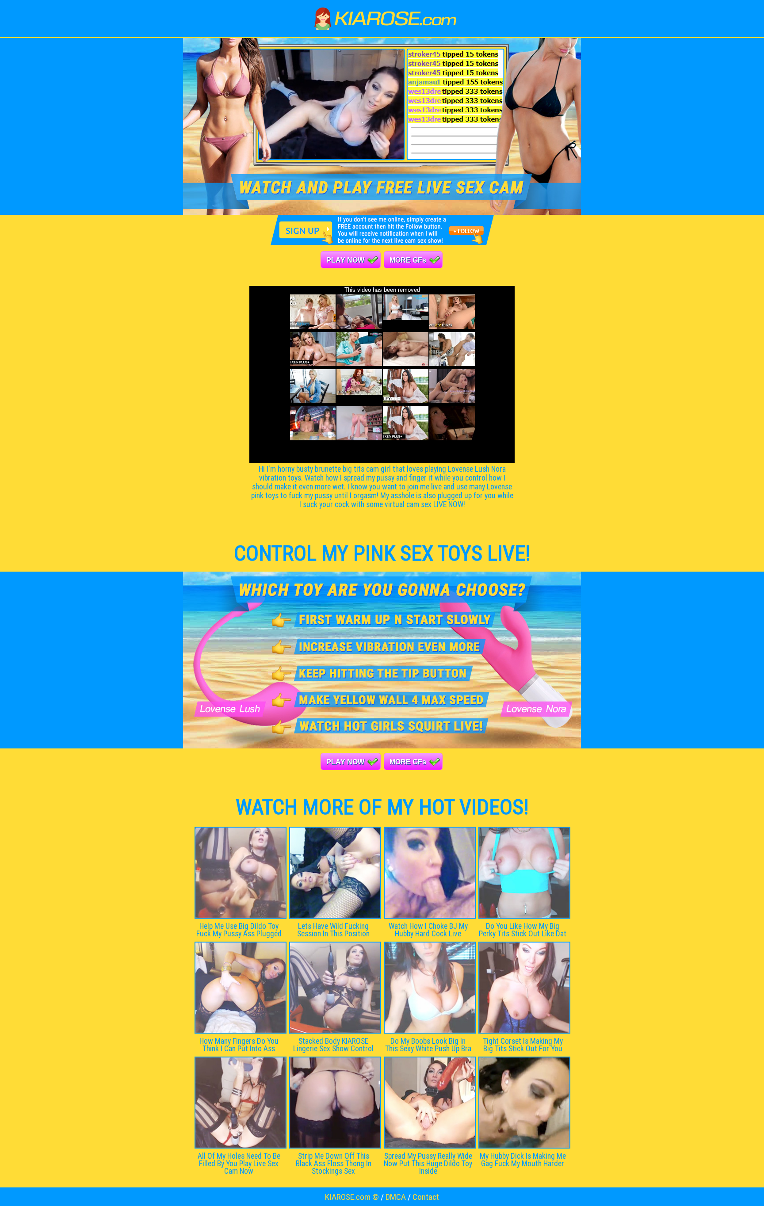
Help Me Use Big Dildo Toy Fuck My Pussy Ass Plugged (239, 930)
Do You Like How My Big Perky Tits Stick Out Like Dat (522, 930)
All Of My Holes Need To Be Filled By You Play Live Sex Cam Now (239, 1163)
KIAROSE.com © (352, 1197)
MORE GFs (408, 260)
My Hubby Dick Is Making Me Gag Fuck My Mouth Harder (523, 1160)
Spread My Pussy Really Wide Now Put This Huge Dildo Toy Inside (428, 1163)
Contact (426, 1197)
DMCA (396, 1197)
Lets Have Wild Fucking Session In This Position (333, 930)
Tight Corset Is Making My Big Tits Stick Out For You (523, 1045)
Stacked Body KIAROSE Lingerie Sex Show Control (333, 1045)
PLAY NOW (345, 260)
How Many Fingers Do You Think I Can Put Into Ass (239, 1045)
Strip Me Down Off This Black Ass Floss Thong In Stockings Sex (333, 1163)
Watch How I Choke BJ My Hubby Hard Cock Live (428, 930)
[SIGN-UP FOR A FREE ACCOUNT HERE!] (382, 242)
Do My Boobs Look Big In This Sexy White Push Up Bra (428, 1045)
